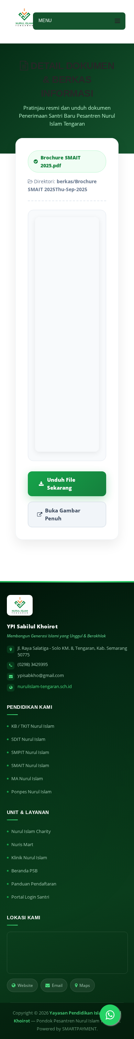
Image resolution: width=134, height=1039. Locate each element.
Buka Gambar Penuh (62, 514)
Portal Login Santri (30, 897)
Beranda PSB (24, 871)
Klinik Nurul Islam (29, 857)
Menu (45, 20)
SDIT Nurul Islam (28, 739)
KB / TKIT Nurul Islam (32, 726)
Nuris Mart (22, 844)
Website (25, 985)
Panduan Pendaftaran (33, 884)
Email (57, 985)
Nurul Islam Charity (31, 831)
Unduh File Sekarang (61, 483)
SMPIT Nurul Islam (30, 752)
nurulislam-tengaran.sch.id (45, 686)
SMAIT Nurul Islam (30, 765)
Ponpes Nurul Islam (31, 791)
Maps (84, 985)
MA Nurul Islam (27, 778)
